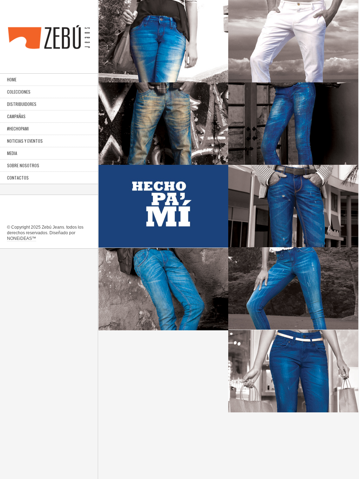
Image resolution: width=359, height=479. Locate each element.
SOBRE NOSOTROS (23, 165)
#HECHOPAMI (18, 128)
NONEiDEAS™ (21, 238)
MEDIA (12, 153)
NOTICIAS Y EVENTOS (25, 141)
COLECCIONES (19, 92)
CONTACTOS (18, 178)
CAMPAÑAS (16, 116)
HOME (11, 79)
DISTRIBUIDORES (21, 104)
